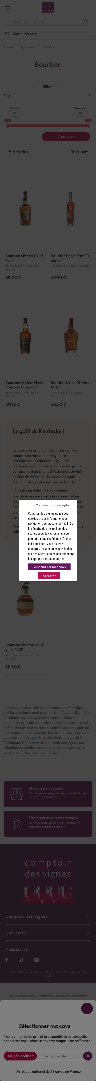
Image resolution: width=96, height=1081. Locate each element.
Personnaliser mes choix (49, 567)
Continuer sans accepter (53, 505)
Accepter (49, 576)
